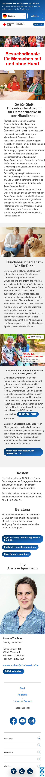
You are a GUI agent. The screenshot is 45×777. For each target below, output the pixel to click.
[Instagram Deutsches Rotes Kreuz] (32, 721)
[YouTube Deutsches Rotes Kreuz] (22, 721)
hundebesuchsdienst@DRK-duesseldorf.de (20, 452)
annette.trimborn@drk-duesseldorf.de (21, 665)
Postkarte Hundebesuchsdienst (20, 547)
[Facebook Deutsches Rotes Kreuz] (13, 721)
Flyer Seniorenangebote (16, 554)
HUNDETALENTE (28, 414)
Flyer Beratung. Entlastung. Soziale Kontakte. (22, 539)
